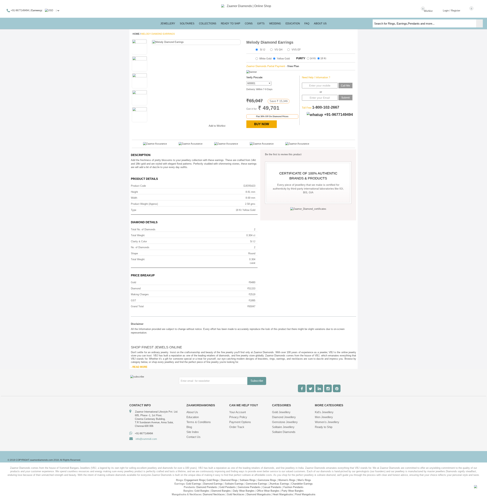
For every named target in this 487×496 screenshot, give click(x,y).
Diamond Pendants (206, 487)
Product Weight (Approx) (144, 203)
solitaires (187, 23)
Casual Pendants (272, 487)
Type (133, 210)
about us (320, 23)
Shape (134, 253)
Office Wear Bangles (268, 490)
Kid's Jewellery (324, 412)
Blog (189, 427)
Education (192, 417)
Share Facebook (179, 125)
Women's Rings (286, 480)
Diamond (136, 288)
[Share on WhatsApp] (194, 125)
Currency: (36, 10)
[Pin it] (202, 125)
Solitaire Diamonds (283, 432)
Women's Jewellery (327, 422)
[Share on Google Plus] (186, 125)
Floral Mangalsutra (305, 494)
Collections (207, 23)
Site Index (192, 432)
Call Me (345, 85)
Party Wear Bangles (293, 490)
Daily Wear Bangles (244, 490)
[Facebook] (302, 388)
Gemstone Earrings (256, 483)
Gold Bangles (201, 490)
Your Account (237, 412)
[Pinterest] (337, 388)
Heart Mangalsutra (283, 494)
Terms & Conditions (198, 422)
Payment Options (240, 422)
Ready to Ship (230, 23)
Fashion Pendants (293, 487)
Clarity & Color (139, 241)
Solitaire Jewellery (283, 427)
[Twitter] (310, 388)
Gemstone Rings (267, 480)
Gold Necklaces (235, 494)
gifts (261, 23)
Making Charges (140, 294)
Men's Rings (304, 480)
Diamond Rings (229, 480)
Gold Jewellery (281, 412)
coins (249, 23)
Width (134, 197)
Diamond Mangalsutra (259, 494)
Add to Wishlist (217, 125)
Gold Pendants (227, 487)
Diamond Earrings (213, 483)
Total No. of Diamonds (143, 229)
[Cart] (466, 10)
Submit (345, 97)
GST (133, 300)
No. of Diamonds (140, 247)
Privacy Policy (238, 417)
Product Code (138, 185)
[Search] (479, 23)
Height (134, 191)
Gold (133, 282)
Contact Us (193, 436)
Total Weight (138, 235)
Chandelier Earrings (302, 483)
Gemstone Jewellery (285, 422)
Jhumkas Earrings (279, 483)
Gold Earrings (193, 483)
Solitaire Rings (248, 480)
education (293, 23)
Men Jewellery (324, 417)
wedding (275, 23)
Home (136, 34)
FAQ (306, 23)
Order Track (236, 427)
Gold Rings (213, 480)
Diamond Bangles (221, 490)
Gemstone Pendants (249, 487)
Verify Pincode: (254, 77)
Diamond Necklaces (214, 494)
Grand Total (137, 306)
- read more (139, 367)
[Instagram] (328, 388)
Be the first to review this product (283, 154)
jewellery (167, 23)
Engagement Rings (194, 480)
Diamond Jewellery (284, 417)
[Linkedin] (319, 388)
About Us (192, 412)
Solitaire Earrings (234, 483)
